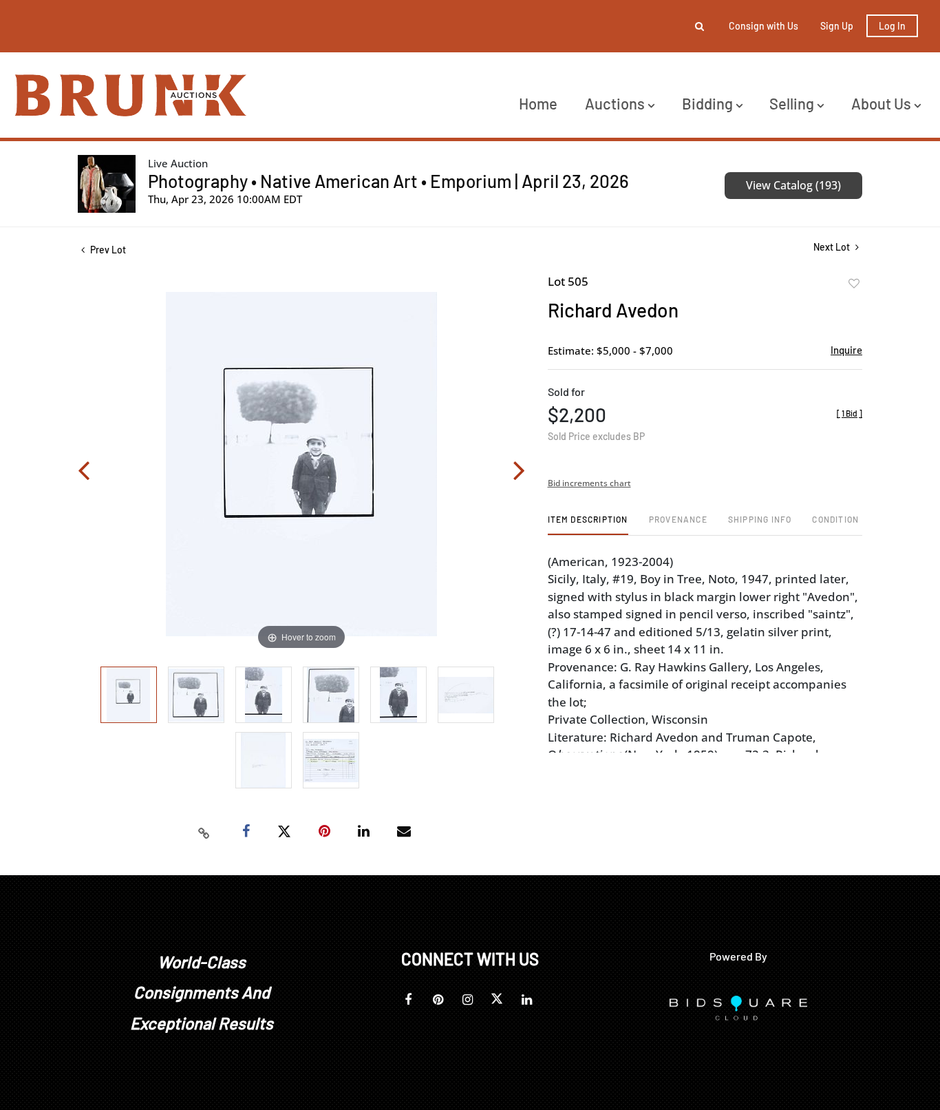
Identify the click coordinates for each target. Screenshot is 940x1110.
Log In (892, 26)
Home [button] (538, 103)
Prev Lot (107, 249)
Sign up (836, 26)
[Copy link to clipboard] (204, 832)
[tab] (588, 524)
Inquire (846, 350)
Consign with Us (763, 26)
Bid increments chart (589, 483)
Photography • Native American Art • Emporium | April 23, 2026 (388, 180)
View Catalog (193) (793, 185)
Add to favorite (854, 283)
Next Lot (832, 247)
